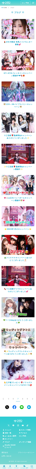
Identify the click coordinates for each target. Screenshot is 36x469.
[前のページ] (3, 399)
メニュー (10, 467)
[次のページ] (32, 399)
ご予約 (32, 467)
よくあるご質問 (24, 467)
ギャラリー (9, 439)
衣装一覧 (8, 433)
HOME (4, 467)
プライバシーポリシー (26, 452)
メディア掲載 (26, 442)
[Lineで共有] (22, 407)
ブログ (7, 442)
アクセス (16, 467)
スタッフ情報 (26, 430)
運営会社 (5, 452)
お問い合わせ (6, 456)
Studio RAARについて (10, 446)
